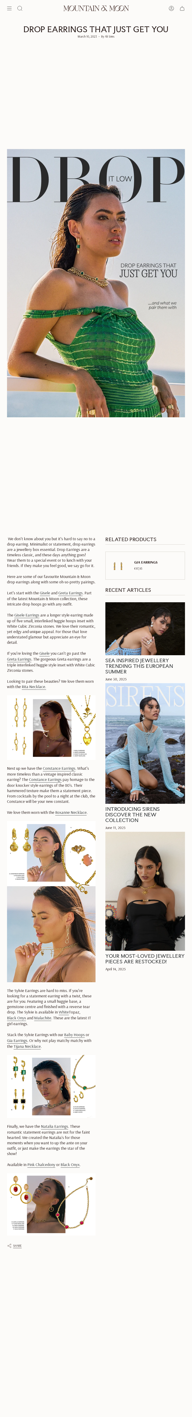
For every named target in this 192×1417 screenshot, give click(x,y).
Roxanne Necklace (71, 812)
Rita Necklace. (34, 686)
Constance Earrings (59, 768)
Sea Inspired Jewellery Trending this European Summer (139, 666)
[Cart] (182, 8)
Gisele (45, 592)
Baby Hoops (74, 1034)
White (64, 1012)
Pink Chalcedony (41, 1164)
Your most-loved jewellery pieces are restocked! (145, 958)
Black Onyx (16, 1017)
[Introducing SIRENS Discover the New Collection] (145, 743)
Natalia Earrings (54, 1126)
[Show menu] (9, 8)
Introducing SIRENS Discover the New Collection (132, 814)
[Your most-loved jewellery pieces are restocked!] (145, 891)
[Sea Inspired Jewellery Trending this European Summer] (145, 628)
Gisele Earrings (26, 615)
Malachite (42, 1017)
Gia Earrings (17, 1040)
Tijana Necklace (27, 1046)
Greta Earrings (70, 592)
